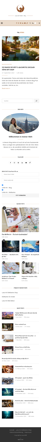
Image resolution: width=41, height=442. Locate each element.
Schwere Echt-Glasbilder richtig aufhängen (29, 277)
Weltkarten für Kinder (8, 297)
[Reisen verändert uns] (7, 327)
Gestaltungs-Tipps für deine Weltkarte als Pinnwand (9, 277)
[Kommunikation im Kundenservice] (7, 369)
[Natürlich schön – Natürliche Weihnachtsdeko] (7, 403)
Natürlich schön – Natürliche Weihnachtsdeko (26, 401)
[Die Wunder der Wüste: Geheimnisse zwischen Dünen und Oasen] (20, 48)
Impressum (28, 432)
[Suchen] (36, 101)
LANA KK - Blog (7, 188)
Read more (5, 88)
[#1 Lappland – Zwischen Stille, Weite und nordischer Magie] (7, 392)
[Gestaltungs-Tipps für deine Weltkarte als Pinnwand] (10, 268)
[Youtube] (25, 23)
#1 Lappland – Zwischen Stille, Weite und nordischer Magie (25, 390)
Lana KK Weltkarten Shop (10, 292)
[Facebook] (16, 23)
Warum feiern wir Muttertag (22, 347)
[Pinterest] (20, 23)
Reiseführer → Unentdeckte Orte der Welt (10, 255)
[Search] (30, 23)
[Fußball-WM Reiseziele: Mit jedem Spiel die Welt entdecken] (7, 315)
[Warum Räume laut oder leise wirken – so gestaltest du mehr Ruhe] (7, 338)
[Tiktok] (27, 23)
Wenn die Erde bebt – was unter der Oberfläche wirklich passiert (24, 413)
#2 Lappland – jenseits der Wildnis (24, 378)
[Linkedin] (22, 23)
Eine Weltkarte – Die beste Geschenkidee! (14, 234)
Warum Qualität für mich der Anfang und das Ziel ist (15, 358)
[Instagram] (18, 23)
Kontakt (12, 430)
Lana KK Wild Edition (8, 301)
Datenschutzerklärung (16, 432)
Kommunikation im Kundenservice (23, 366)
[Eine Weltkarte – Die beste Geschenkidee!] (20, 220)
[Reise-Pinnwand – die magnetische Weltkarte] (30, 246)
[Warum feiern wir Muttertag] (7, 350)
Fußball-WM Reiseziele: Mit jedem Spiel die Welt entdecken (26, 314)
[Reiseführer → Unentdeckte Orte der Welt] (10, 246)
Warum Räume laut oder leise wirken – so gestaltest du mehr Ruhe (25, 337)
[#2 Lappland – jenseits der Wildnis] (7, 380)
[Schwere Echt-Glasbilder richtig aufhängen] (30, 268)
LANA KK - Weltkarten (8, 192)
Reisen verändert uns (20, 324)
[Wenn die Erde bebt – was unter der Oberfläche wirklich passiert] (7, 415)
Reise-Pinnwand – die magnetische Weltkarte (30, 255)
